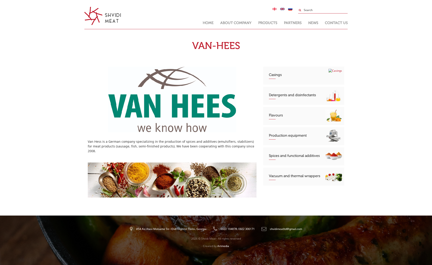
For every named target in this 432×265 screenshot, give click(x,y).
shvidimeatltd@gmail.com (286, 229)
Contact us (336, 23)
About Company (236, 23)
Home (208, 23)
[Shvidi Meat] (102, 9)
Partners (293, 23)
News (313, 23)
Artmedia (223, 246)
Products (267, 23)
